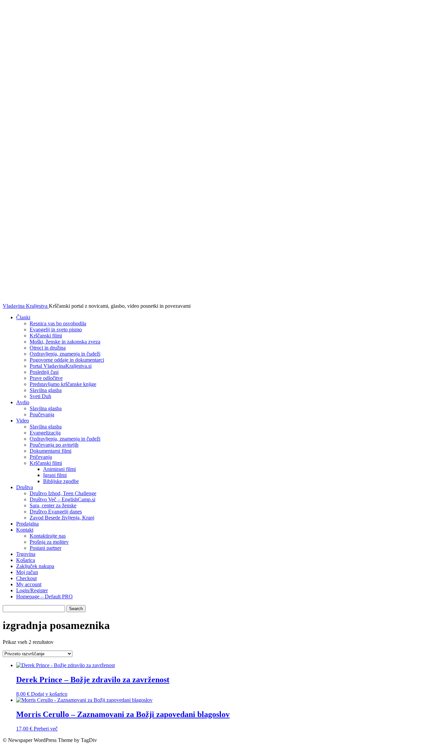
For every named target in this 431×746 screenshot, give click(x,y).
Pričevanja (41, 457)
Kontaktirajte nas (48, 536)
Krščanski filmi (46, 335)
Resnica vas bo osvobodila (58, 323)
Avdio (22, 402)
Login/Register (32, 590)
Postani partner (45, 548)
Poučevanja (42, 414)
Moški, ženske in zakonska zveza (65, 342)
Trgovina (25, 554)
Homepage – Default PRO (44, 596)
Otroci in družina (48, 348)
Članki (23, 317)
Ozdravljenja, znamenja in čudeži (65, 354)
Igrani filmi (55, 475)
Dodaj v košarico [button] (49, 694)
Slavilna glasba (46, 390)
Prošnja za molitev (49, 542)
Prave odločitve (46, 378)
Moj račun (27, 572)
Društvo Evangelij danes (56, 511)
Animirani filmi (59, 469)
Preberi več (46, 729)
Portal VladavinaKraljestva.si (61, 366)
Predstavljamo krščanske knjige (63, 384)
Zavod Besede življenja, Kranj (62, 517)
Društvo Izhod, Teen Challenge (63, 493)
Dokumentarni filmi (50, 451)
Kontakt (24, 530)
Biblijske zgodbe (61, 481)
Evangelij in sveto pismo (56, 329)
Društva (24, 487)
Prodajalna (27, 524)
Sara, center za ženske (53, 505)
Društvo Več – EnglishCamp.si (62, 499)
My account (28, 584)
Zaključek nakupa (35, 566)
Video (22, 420)
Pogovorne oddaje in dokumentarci (67, 360)
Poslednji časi (44, 372)
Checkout (26, 578)
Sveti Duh (40, 396)
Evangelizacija (45, 433)
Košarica (25, 560)
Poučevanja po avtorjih (54, 445)
